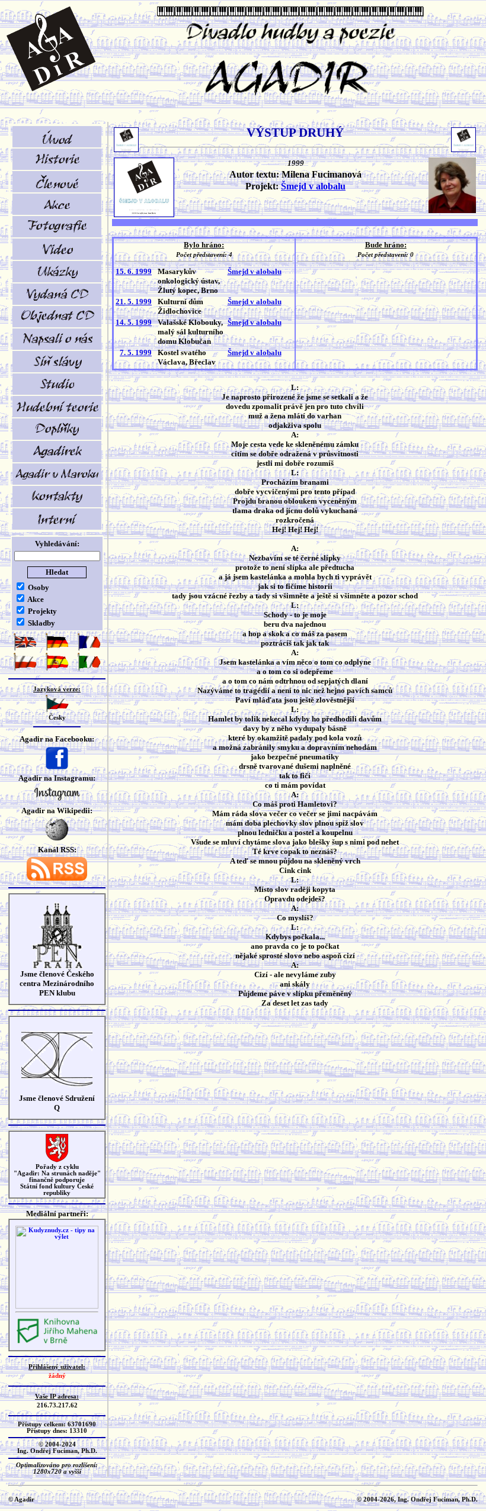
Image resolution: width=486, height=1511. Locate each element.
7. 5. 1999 (136, 352)
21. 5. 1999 (134, 301)
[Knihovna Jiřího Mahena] (56, 1342)
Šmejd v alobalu (313, 186)
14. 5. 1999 (134, 322)
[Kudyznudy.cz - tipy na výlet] (56, 1306)
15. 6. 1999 (134, 271)
